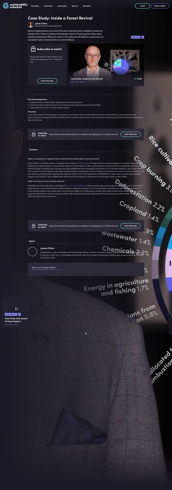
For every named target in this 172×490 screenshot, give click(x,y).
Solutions (62, 6)
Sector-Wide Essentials (11, 328)
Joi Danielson (9, 338)
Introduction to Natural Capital (52, 277)
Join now (87, 6)
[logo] (15, 6)
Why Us (75, 6)
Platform (48, 6)
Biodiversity (136, 37)
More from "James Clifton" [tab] (44, 267)
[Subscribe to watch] (106, 64)
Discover (35, 6)
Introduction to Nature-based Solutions (55, 284)
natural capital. (84, 163)
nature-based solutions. (76, 185)
